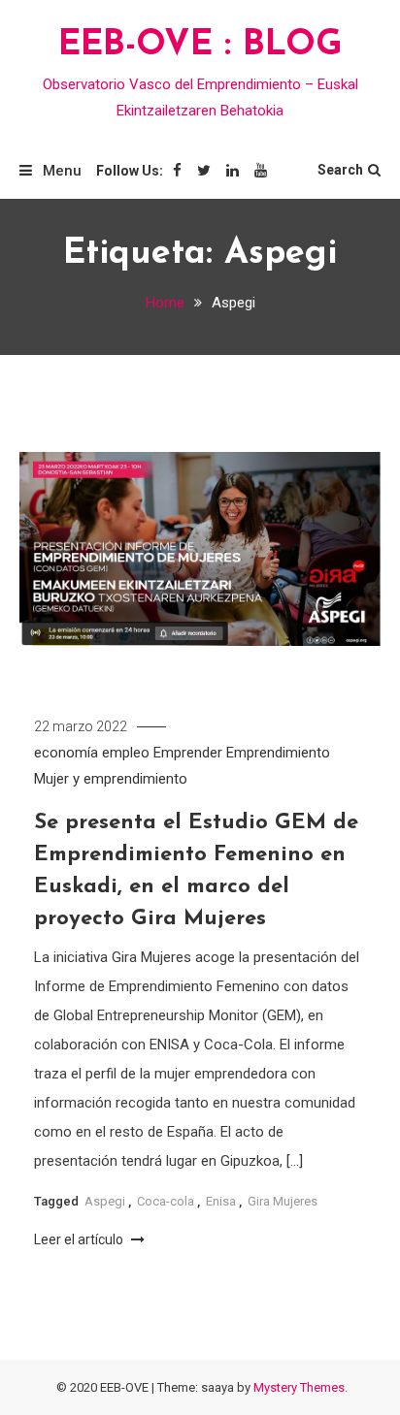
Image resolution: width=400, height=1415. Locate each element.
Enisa (221, 1201)
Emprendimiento (278, 752)
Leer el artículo (80, 1239)
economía (66, 752)
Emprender (187, 752)
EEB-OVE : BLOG (200, 45)
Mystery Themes (299, 1387)
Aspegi (104, 1201)
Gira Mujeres (282, 1201)
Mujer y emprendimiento (110, 779)
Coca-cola (165, 1201)
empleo (126, 752)
